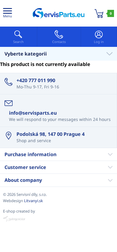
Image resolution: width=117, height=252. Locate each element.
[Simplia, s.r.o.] (58, 219)
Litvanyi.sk (33, 200)
